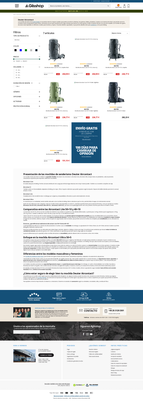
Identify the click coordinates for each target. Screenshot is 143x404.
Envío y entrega (71, 354)
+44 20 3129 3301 (116, 310)
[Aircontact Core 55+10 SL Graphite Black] (56, 50)
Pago (68, 349)
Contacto (113, 351)
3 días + (18, 86)
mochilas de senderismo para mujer (34, 256)
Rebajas (113, 368)
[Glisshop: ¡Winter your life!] (34, 6)
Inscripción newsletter (116, 356)
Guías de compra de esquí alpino (119, 363)
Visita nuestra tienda (94, 356)
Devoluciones (70, 358)
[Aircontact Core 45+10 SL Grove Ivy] (56, 93)
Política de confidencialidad (95, 354)
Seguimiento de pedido (72, 356)
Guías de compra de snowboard (119, 366)
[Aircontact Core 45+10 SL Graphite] (116, 50)
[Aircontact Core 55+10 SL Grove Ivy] (86, 50)
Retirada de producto (116, 375)
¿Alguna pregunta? (115, 349)
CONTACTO (90, 310)
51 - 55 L (18, 75)
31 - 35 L (18, 70)
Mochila (16, 40)
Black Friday (114, 372)
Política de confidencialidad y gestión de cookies (76, 396)
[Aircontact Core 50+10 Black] (116, 93)
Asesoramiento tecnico (116, 358)
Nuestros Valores (93, 349)
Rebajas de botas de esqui (117, 370)
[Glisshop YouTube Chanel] (91, 334)
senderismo (94, 25)
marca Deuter (36, 22)
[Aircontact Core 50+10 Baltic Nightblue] (86, 93)
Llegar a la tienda (46, 355)
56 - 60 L (18, 77)
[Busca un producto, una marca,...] (108, 6)
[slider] (13, 59)
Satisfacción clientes (116, 354)
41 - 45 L (18, 72)
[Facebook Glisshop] (83, 334)
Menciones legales (93, 351)
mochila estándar (42, 277)
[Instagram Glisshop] (87, 334)
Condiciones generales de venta (75, 361)
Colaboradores (114, 361)
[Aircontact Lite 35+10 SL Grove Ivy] (57, 136)
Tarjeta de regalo (71, 351)
